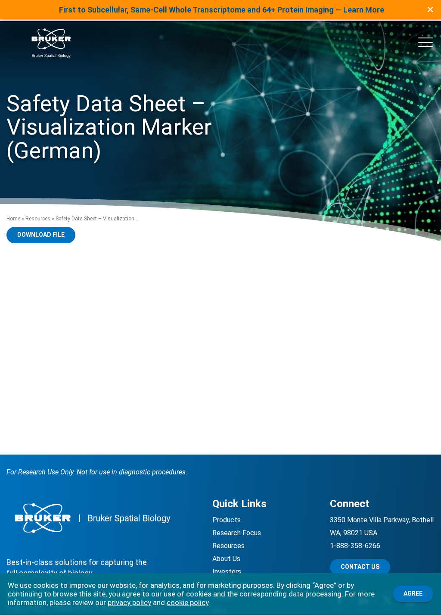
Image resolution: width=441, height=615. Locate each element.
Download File (41, 234)
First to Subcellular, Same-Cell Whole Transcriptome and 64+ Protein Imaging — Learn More (221, 9)
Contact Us (360, 566)
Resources (37, 219)
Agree (413, 593)
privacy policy (129, 602)
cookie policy (187, 602)
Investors (226, 572)
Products (226, 520)
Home (13, 219)
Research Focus (236, 533)
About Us (226, 559)
